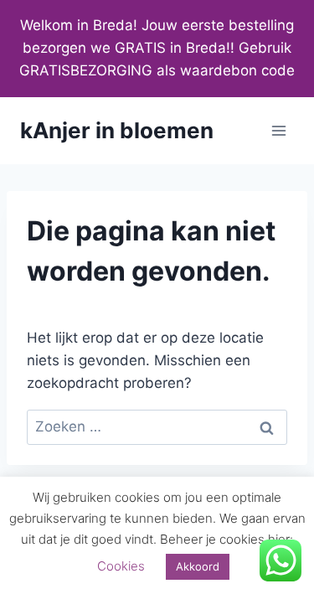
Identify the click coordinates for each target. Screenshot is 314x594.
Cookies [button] (121, 566)
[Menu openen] (278, 130)
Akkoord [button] (197, 566)
